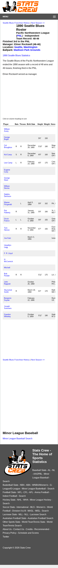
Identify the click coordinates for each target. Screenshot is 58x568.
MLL (21, 514)
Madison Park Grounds (27, 50)
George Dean (7, 179)
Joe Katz (7, 238)
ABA (28, 485)
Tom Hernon (7, 229)
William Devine (7, 187)
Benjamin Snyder (7, 299)
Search (6, 481)
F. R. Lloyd (8, 253)
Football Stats (9, 492)
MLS (32, 507)
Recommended (41, 529)
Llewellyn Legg (7, 246)
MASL (30, 511)
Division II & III (19, 511)
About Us (7, 529)
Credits (29, 529)
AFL (31, 492)
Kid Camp (8, 155)
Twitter (6, 537)
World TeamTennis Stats (33, 522)
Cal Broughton (8, 146)
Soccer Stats (9, 507)
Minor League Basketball (34, 488)
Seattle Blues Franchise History (16, 23)
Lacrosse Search (38, 514)
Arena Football (42, 492)
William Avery (7, 130)
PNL (19, 35)
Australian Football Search (40, 518)
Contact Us (18, 529)
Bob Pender (7, 275)
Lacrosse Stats (10, 514)
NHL (19, 500)
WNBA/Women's (40, 485)
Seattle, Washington (25, 47)
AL (49, 470)
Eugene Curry (7, 171)
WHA (25, 500)
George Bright (7, 138)
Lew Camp (8, 163)
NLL (26, 514)
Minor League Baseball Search (17, 438)
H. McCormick (8, 260)
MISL (37, 511)
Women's (40, 507)
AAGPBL (37, 474)
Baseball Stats (39, 470)
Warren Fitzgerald (8, 203)
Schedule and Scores (28, 533)
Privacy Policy (9, 533)
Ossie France (6, 220)
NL (53, 470)
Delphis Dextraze (7, 195)
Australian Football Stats (14, 518)
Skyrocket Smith (8, 291)
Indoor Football (10, 496)
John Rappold (7, 283)
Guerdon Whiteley (7, 315)
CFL (25, 492)
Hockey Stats (9, 500)
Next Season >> (38, 23)
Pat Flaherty (7, 212)
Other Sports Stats (11, 522)
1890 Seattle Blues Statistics (16, 55)
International (22, 507)
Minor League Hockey (40, 500)
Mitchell (7, 268)
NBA (22, 485)
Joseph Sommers (8, 307)
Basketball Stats (10, 485)
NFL (20, 492)
